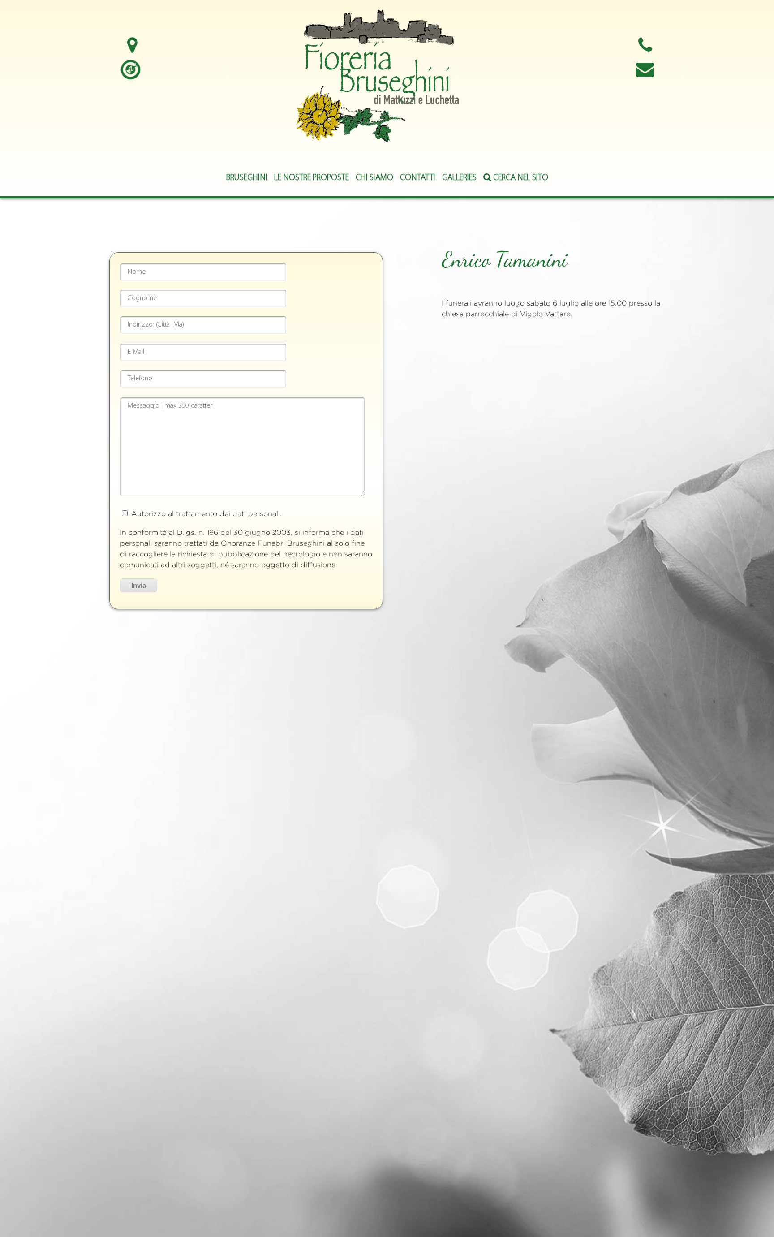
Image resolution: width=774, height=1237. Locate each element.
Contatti (417, 178)
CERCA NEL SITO (519, 178)
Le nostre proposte (311, 178)
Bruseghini (246, 178)
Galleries (459, 178)
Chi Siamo (374, 178)
